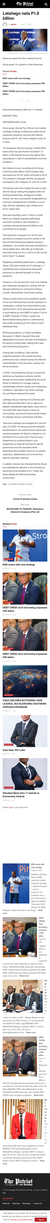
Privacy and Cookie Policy (21, 1219)
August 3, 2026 (9, 800)
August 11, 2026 (10, 711)
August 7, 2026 (9, 754)
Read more (24, 975)
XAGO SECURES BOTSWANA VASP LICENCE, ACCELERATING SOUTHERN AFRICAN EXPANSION (24, 704)
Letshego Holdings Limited (20, 484)
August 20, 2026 (10, 568)
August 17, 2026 (10, 661)
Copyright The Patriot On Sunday (20, 1190)
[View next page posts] (27, 101)
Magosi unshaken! (46, 989)
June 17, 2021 (26, 24)
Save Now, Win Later (14, 750)
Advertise (16, 1203)
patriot (13, 24)
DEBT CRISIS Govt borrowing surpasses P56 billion (24, 85)
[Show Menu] (4, 4)
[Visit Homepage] (25, 4)
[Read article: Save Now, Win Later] (25, 731)
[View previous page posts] (23, 101)
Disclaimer (27, 1203)
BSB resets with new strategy (16, 78)
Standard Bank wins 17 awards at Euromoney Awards (21, 794)
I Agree (40, 1219)
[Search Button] (46, 4)
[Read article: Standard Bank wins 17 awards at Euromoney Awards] (25, 774)
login (11, 807)
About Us (6, 1203)
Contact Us (37, 1203)
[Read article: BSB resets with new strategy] (25, 546)
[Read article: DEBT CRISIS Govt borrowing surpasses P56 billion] (25, 589)
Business (9, 559)
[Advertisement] (25, 834)
